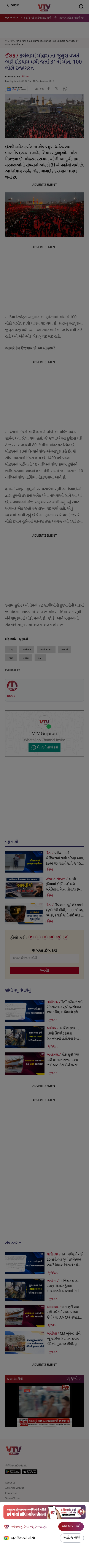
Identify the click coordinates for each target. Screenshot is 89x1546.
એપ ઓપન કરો (71, 1526)
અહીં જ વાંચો (72, 1538)
